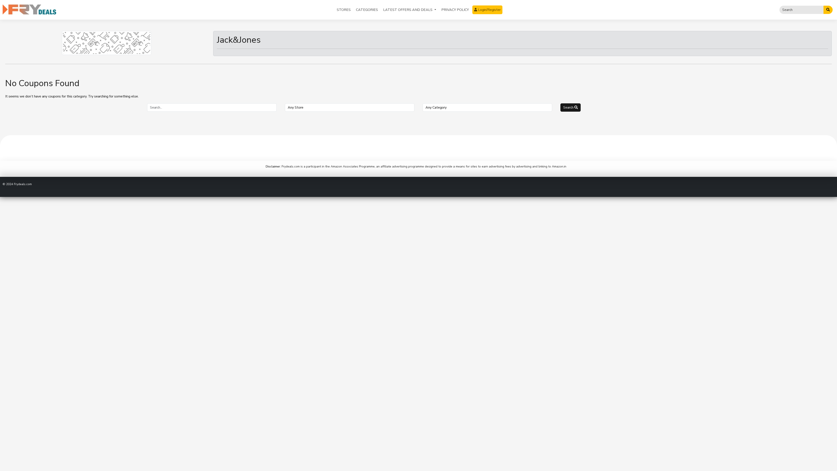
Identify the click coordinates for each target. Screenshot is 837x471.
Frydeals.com (23, 184)
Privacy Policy (455, 9)
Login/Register (489, 9)
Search (568, 107)
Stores (344, 9)
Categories (367, 9)
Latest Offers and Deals (408, 9)
